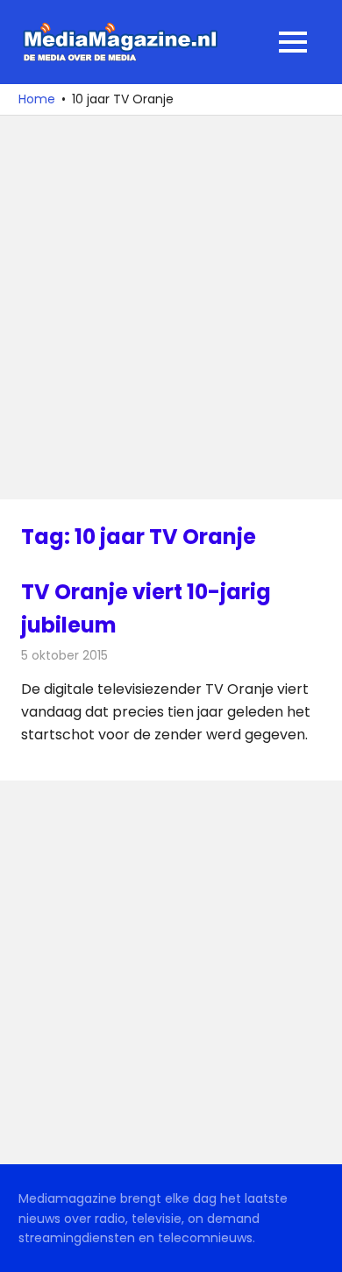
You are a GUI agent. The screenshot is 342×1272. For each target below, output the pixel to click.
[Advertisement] (171, 307)
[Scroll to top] (315, 1245)
